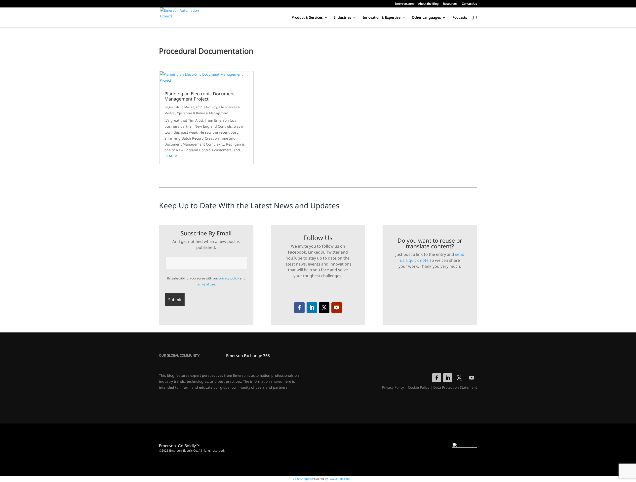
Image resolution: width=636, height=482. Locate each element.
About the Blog (428, 4)
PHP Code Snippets (299, 479)
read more (174, 156)
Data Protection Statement (455, 387)
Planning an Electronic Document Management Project (199, 96)
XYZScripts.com (340, 479)
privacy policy (229, 278)
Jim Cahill (174, 107)
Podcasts (459, 18)
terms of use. (206, 284)
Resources (450, 4)
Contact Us (469, 4)
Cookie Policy (418, 387)
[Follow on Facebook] (299, 307)
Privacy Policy (393, 387)
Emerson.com (404, 4)
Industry (211, 107)
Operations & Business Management (202, 113)
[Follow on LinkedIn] (312, 307)
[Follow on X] (324, 307)
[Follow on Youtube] (336, 307)
